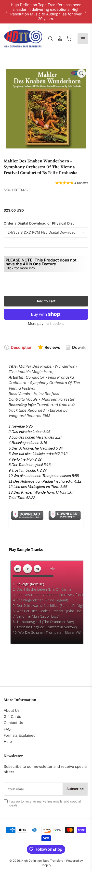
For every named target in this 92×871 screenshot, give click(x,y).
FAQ (7, 729)
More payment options (46, 323)
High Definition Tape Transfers (42, 860)
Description (22, 347)
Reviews (52, 347)
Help (8, 741)
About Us (12, 710)
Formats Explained (20, 735)
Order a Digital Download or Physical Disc (39, 223)
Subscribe (75, 789)
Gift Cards (12, 716)
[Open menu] (83, 38)
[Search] (50, 38)
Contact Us (13, 722)
